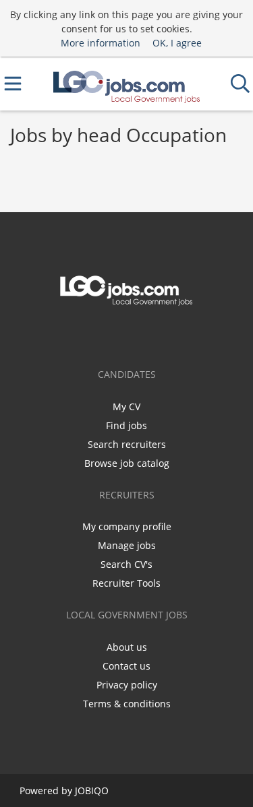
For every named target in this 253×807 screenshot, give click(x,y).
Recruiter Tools (126, 583)
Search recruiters (127, 444)
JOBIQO (92, 790)
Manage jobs (127, 545)
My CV (126, 406)
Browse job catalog (126, 463)
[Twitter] (126, 334)
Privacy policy (126, 684)
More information (100, 42)
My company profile (126, 526)
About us (127, 647)
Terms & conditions (127, 703)
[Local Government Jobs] (126, 83)
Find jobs (126, 425)
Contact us (126, 665)
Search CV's (126, 564)
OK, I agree (177, 42)
